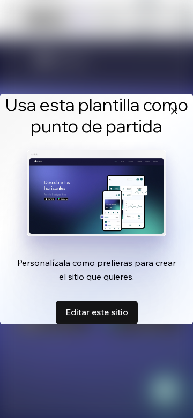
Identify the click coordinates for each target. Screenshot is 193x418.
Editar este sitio (96, 312)
